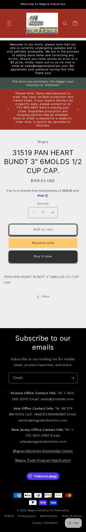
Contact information (45, 523)
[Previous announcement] (8, 109)
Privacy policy (27, 516)
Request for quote (43, 243)
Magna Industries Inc (40, 510)
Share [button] (46, 296)
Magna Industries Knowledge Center (43, 451)
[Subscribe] (72, 378)
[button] (9, 23)
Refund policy (48, 516)
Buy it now (43, 256)
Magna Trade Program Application (43, 460)
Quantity (43, 203)
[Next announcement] (78, 109)
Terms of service (72, 516)
